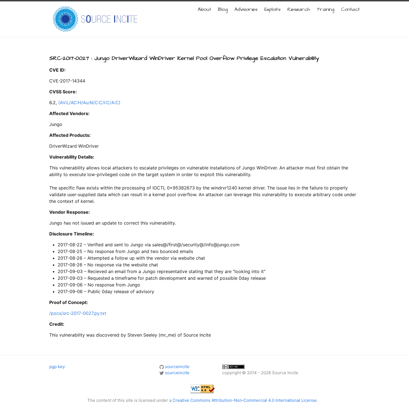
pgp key (57, 366)
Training (325, 9)
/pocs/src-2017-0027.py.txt (77, 313)
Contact (350, 9)
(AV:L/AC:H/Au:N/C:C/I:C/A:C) (89, 102)
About (204, 9)
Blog (223, 9)
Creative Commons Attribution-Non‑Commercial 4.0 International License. (245, 400)
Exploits (272, 9)
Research (298, 9)
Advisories (246, 9)
